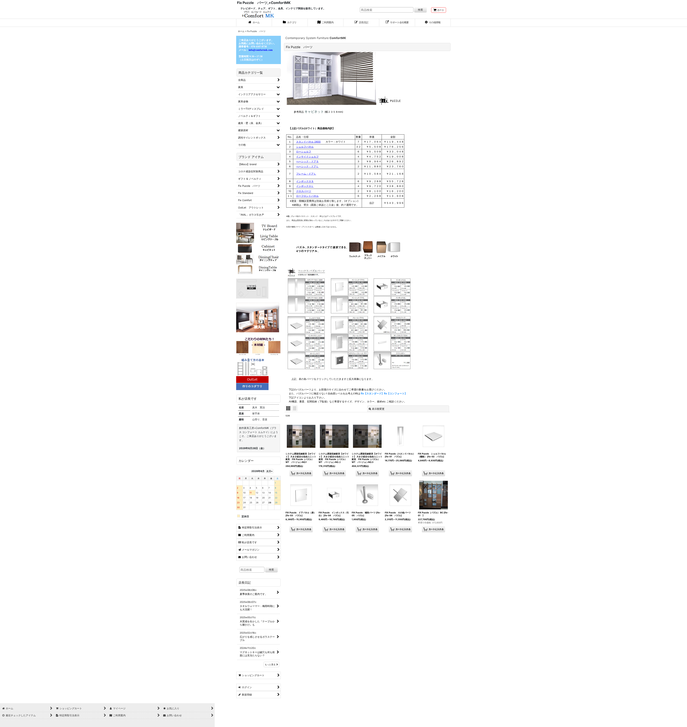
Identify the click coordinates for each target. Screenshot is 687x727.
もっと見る (270, 664)
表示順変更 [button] (378, 408)
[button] (433, 23)
